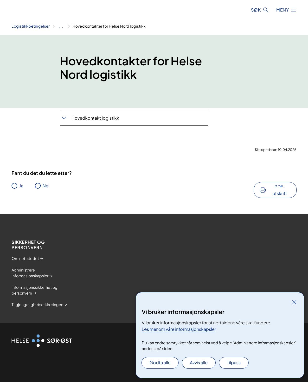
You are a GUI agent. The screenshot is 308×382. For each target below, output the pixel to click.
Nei (46, 185)
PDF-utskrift (280, 190)
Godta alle (160, 362)
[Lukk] (294, 302)
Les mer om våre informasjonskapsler (179, 329)
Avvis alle (199, 362)
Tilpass (234, 362)
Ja (21, 185)
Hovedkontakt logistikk (95, 118)
